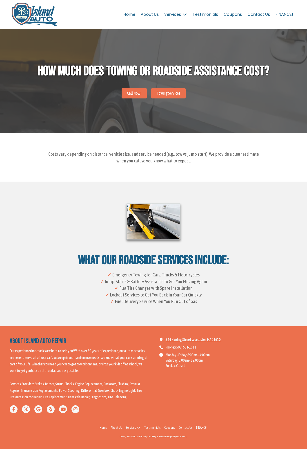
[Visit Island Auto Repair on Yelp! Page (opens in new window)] (51, 409)
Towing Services (168, 93)
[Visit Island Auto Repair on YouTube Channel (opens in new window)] (63, 409)
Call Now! (134, 93)
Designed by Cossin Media (176, 436)
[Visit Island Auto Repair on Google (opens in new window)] (38, 409)
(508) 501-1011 (185, 347)
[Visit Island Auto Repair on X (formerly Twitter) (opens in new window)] (26, 409)
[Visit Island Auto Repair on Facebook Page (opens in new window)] (14, 409)
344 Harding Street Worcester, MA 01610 (193, 339)
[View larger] (153, 221)
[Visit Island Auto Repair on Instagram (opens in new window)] (75, 409)
